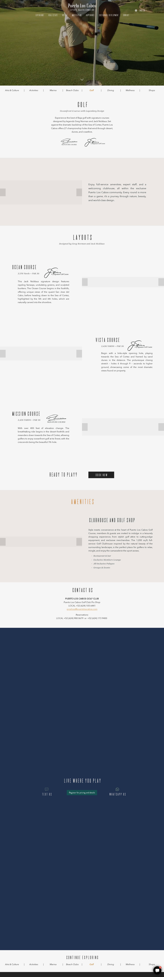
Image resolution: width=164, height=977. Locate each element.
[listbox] (141, 10)
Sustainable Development (108, 15)
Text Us (47, 794)
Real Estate (52, 15)
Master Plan (76, 15)
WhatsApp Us (117, 794)
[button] (3, 192)
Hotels (64, 15)
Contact (126, 15)
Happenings (90, 15)
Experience (39, 15)
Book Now (101, 475)
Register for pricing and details (82, 792)
